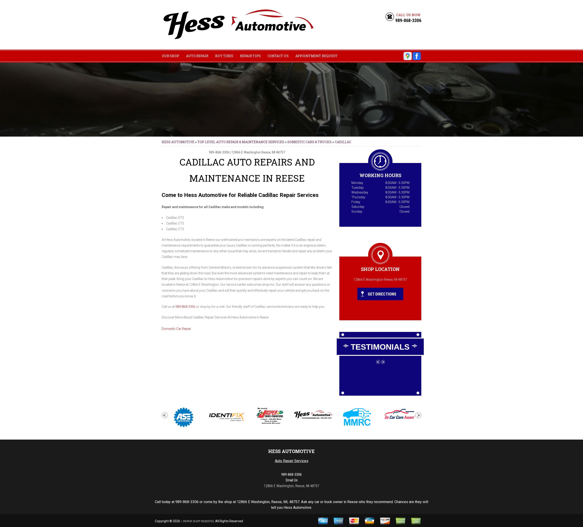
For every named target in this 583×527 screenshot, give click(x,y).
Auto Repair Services (291, 461)
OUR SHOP (170, 56)
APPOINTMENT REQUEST (316, 56)
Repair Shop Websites (198, 521)
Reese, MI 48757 (273, 152)
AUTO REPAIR (197, 56)
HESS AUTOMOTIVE (178, 142)
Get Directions (381, 294)
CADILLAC (343, 142)
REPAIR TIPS (250, 56)
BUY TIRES (224, 56)
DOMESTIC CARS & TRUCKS (309, 142)
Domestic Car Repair (176, 329)
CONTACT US (278, 56)
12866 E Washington (246, 152)
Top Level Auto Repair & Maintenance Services (240, 142)
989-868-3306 (408, 20)
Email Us (292, 480)
